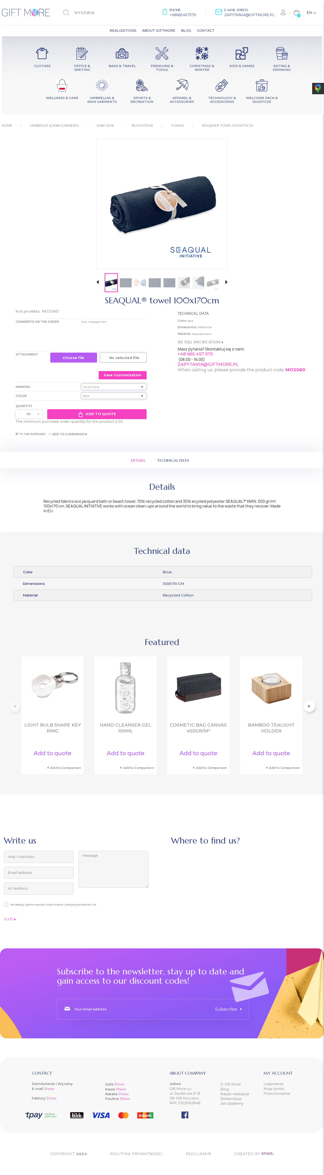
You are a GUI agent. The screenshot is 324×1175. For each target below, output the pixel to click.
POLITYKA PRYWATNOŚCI (136, 1154)
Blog (224, 1089)
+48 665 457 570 (195, 354)
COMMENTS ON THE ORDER (37, 321)
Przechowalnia (277, 1093)
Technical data (173, 460)
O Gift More (230, 1084)
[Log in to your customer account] (283, 12)
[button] (98, 282)
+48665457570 (183, 15)
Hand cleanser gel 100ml (125, 728)
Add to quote (101, 414)
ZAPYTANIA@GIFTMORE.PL (208, 364)
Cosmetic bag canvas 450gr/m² (198, 728)
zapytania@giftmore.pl (249, 15)
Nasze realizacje (234, 1094)
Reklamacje (231, 1098)
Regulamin (199, 1154)
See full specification (200, 342)
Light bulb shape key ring (52, 728)
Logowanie (273, 1083)
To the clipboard (32, 434)
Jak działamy (231, 1103)
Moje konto (274, 1088)
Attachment (27, 354)
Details (138, 460)
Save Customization (122, 375)
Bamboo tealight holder (271, 728)
